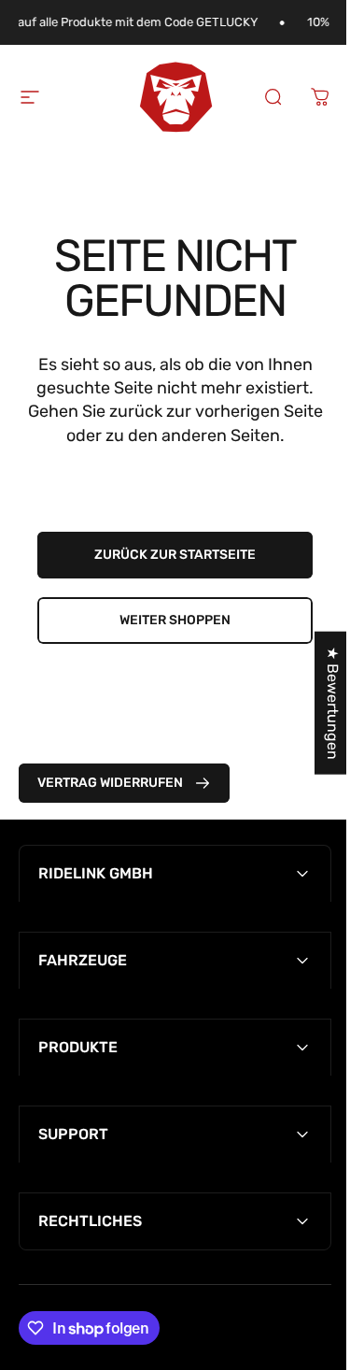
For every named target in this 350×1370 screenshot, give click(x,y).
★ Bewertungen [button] (319, 703)
